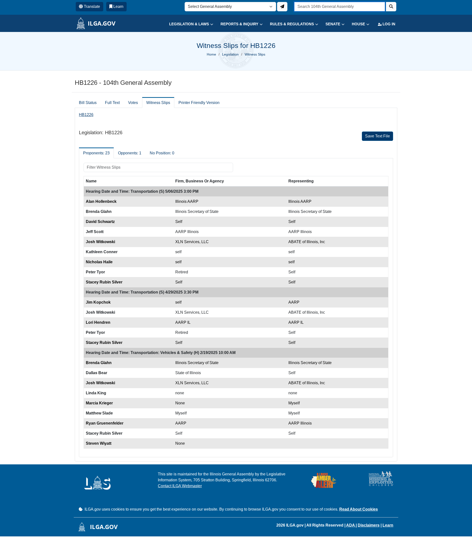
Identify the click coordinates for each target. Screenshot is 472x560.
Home (211, 54)
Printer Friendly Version (199, 103)
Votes (133, 103)
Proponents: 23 (96, 153)
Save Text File (377, 136)
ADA (351, 525)
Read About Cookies (358, 509)
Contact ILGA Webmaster (180, 486)
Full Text (112, 103)
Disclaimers (369, 525)
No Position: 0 (162, 153)
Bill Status (88, 103)
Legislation (230, 54)
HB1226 (86, 115)
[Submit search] (391, 6)
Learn (388, 525)
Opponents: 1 (129, 153)
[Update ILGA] (282, 6)
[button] (187, 24)
